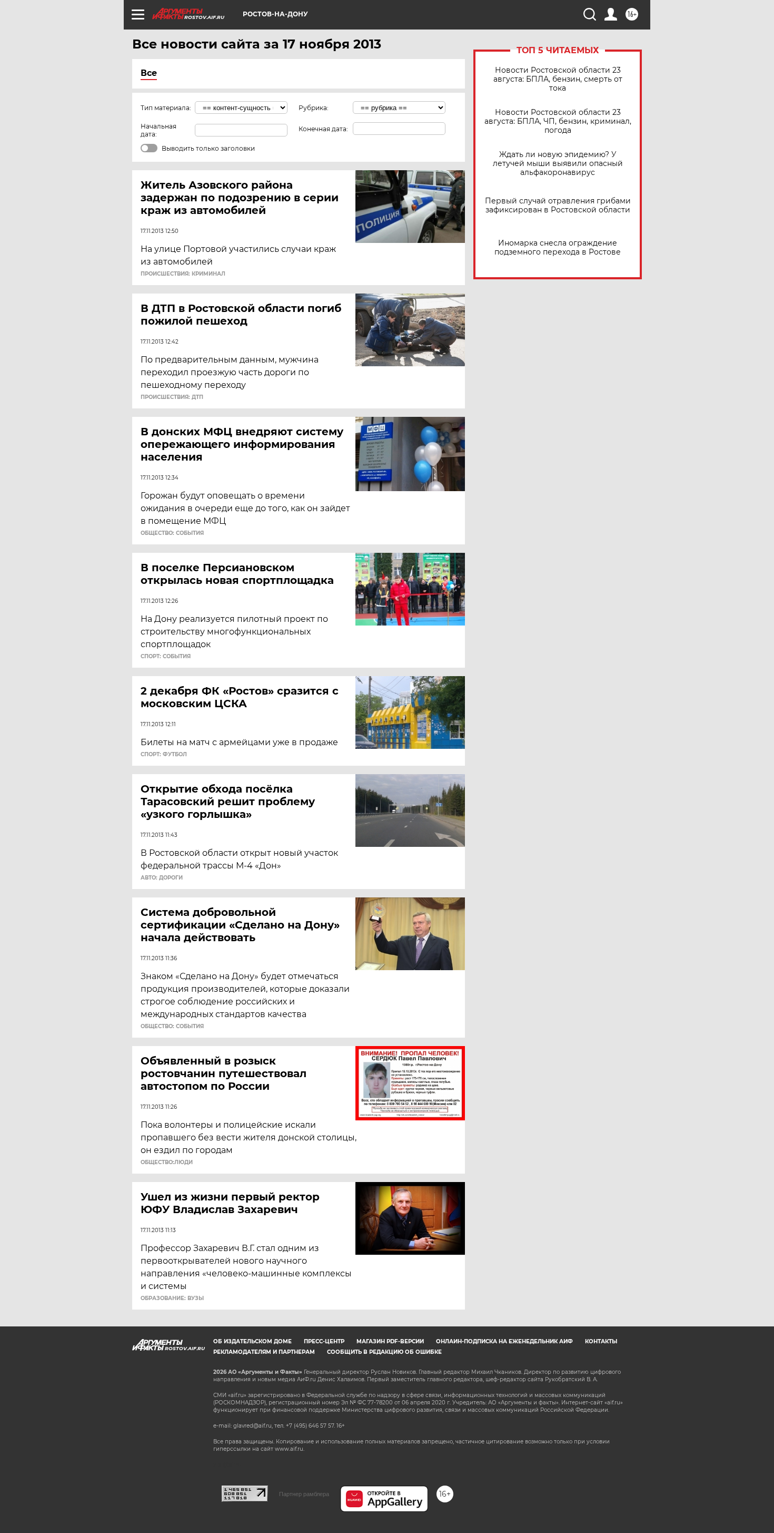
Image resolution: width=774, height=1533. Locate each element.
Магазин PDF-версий (390, 1341)
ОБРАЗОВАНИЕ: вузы (172, 1298)
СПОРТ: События (166, 656)
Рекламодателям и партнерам (264, 1352)
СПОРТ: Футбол (164, 754)
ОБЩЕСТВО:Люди (167, 1162)
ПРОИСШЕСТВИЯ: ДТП (172, 397)
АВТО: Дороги (162, 878)
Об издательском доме (252, 1341)
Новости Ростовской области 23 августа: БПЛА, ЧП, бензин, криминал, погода (557, 121)
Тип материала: (166, 108)
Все (149, 73)
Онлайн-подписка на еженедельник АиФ (504, 1341)
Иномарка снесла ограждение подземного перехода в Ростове (557, 248)
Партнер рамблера (304, 1494)
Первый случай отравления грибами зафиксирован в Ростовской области (558, 205)
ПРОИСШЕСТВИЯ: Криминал (183, 274)
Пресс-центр (324, 1341)
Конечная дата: (323, 129)
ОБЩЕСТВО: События (172, 533)
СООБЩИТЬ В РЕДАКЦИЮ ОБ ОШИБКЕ (384, 1352)
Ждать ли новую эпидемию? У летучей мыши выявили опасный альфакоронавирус (558, 163)
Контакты (601, 1341)
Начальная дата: (158, 130)
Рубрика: (314, 108)
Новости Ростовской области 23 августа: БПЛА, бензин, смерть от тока (557, 79)
